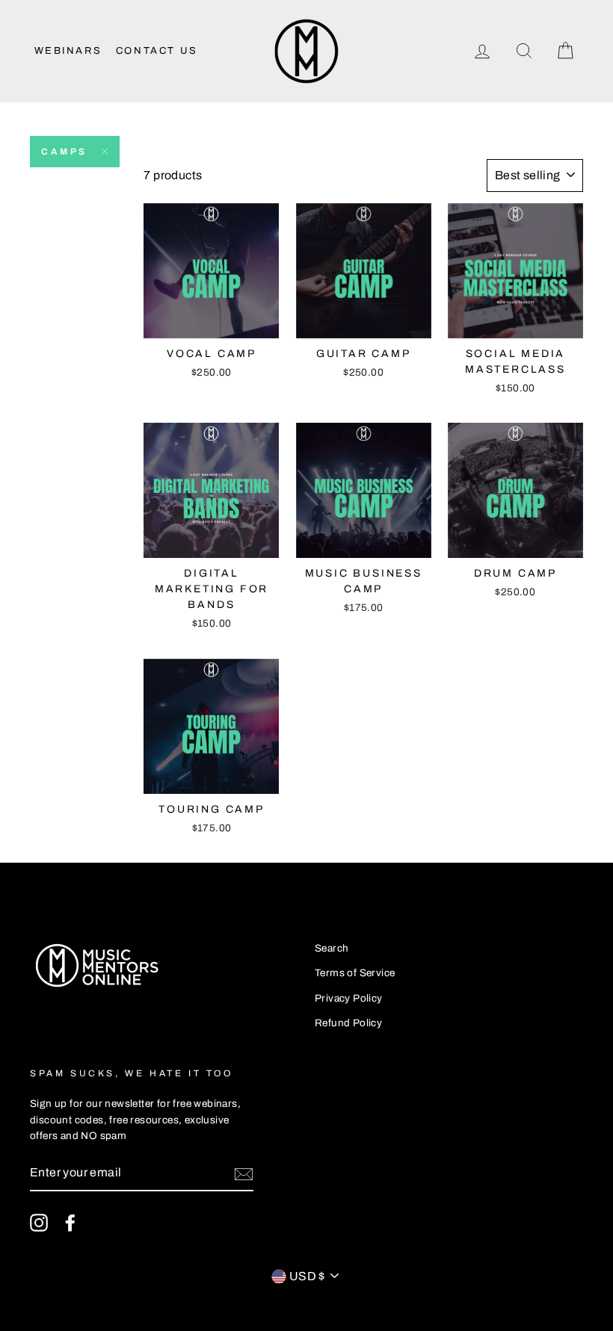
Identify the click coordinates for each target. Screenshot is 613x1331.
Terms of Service (355, 972)
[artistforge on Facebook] (70, 1223)
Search (331, 948)
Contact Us (157, 51)
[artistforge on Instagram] (39, 1223)
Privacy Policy (349, 998)
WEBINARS (68, 51)
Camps (64, 151)
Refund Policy (348, 1022)
